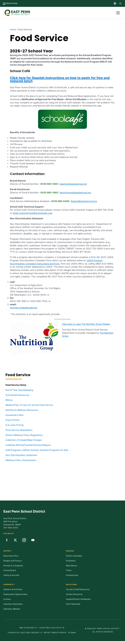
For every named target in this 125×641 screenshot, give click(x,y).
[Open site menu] (118, 12)
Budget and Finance (12, 560)
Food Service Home (16, 385)
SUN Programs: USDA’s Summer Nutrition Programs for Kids (37, 450)
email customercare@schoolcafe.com (32, 213)
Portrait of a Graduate (13, 565)
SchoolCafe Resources (17, 395)
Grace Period (12, 420)
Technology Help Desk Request (24, 632)
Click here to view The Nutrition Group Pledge (86, 324)
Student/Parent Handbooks (78, 599)
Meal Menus (71, 565)
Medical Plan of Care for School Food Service (29, 405)
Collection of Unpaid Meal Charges (24, 440)
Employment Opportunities (15, 594)
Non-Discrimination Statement (21, 455)
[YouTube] (33, 540)
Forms (68, 570)
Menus (9, 400)
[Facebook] (6, 540)
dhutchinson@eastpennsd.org (75, 192)
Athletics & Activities (12, 589)
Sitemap (72, 633)
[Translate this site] (115, 3)
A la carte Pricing (14, 425)
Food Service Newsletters (19, 430)
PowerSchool (72, 575)
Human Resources (74, 594)
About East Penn (10, 556)
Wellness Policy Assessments (21, 460)
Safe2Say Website (11, 609)
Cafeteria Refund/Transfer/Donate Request (28, 445)
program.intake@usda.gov (23, 307)
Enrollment (71, 560)
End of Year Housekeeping (19, 390)
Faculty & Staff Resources (78, 589)
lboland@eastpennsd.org (84, 201)
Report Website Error (55, 633)
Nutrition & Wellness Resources (22, 410)
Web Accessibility (28, 628)
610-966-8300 (10, 527)
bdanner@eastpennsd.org (73, 184)
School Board (9, 570)
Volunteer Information (13, 604)
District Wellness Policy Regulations (24, 435)
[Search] (120, 3)
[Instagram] (24, 540)
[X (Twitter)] (15, 540)
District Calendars (74, 556)
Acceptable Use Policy (51, 628)
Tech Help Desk (73, 604)
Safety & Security (11, 575)
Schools (7, 599)
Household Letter (15, 415)
